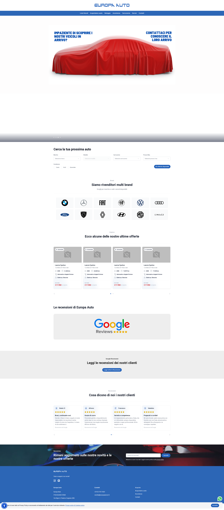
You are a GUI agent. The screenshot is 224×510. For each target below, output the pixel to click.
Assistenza (116, 13)
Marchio (56, 155)
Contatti (141, 13)
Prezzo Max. (146, 155)
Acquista (138, 487)
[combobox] (67, 159)
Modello (85, 155)
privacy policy (160, 459)
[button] (4, 505)
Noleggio (108, 13)
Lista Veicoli (84, 13)
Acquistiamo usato (96, 13)
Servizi (134, 13)
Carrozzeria (126, 13)
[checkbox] (54, 167)
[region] (112, 270)
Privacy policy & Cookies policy (75, 505)
